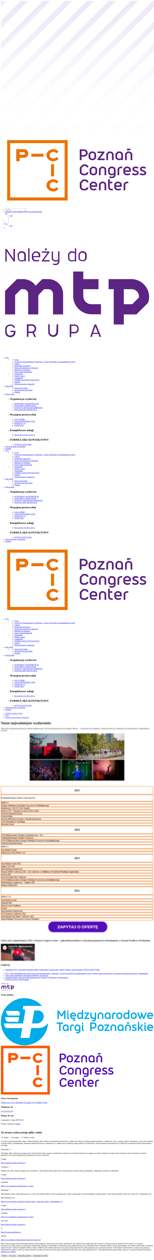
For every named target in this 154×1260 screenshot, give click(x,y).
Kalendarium (44, 970)
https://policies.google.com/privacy (13, 1163)
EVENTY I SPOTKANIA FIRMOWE (28, 408)
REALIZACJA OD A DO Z (24, 435)
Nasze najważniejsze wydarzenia (26, 368)
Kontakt (8, 449)
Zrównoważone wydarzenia (24, 384)
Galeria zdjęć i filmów (57, 970)
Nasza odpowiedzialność (23, 372)
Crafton (17, 1124)
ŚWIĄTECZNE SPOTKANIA (25, 410)
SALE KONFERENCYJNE (24, 421)
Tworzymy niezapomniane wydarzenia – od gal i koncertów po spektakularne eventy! (44, 362)
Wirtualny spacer (11, 212)
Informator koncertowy (22, 366)
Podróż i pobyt (19, 376)
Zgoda (6, 1137)
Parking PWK (23, 212)
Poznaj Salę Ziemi (20, 388)
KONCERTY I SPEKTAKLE (25, 406)
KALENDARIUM (35, 212)
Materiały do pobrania (22, 370)
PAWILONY (19, 425)
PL (6, 214)
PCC (7, 358)
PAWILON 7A (19, 423)
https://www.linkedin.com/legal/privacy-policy (17, 1186)
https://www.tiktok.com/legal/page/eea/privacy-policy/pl (21, 1240)
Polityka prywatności (8, 1252)
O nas (16, 360)
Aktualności (18, 378)
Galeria (17, 364)
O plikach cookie (28, 1137)
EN (11, 216)
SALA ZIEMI (19, 419)
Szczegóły (15, 1137)
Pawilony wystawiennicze (58, 977)
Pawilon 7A (45, 977)
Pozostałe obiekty (32, 970)
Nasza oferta (9, 394)
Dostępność (18, 374)
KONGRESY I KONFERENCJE (26, 404)
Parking (17, 382)
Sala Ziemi (9, 386)
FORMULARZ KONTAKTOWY (27, 380)
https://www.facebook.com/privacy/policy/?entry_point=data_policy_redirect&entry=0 (31, 1202)
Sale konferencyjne (33, 977)
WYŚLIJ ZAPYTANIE (23, 444)
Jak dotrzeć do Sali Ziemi (23, 390)
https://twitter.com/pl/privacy (11, 1232)
